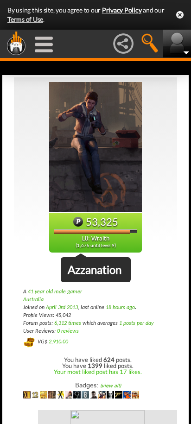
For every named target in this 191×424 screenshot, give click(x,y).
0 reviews (68, 331)
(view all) (110, 386)
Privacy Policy (122, 10)
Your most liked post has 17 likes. (98, 371)
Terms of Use (25, 19)
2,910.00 (58, 342)
